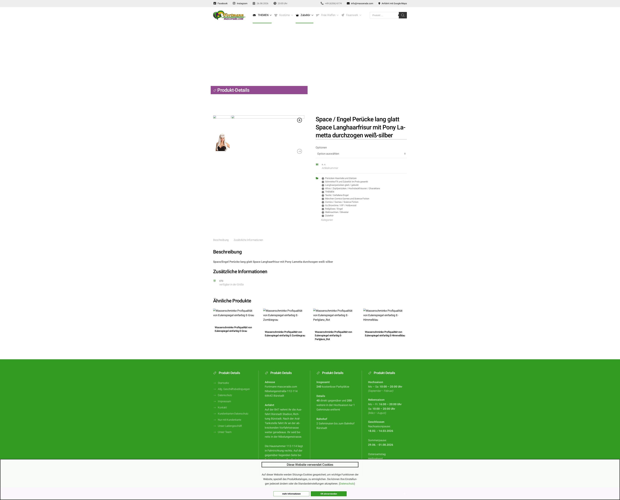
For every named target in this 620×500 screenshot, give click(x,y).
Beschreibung (221, 240)
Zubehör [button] (305, 15)
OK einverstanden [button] (328, 494)
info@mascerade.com (361, 3)
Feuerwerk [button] (351, 15)
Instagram (241, 3)
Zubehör (329, 215)
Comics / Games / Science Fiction (341, 202)
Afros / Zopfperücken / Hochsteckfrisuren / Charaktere (352, 188)
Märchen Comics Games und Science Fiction (347, 198)
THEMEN (329, 191)
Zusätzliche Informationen (248, 240)
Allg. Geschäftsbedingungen (234, 389)
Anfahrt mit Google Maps (394, 3)
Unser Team (224, 432)
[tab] (218, 240)
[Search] (403, 15)
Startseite (223, 382)
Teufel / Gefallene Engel (336, 195)
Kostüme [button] (284, 15)
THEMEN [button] (262, 15)
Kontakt (222, 407)
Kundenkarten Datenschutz (233, 413)
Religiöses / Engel (334, 208)
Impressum (224, 401)
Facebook (222, 3)
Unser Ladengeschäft (230, 425)
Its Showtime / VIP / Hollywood (340, 205)
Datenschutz (225, 395)
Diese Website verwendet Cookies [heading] (310, 465)
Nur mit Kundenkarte (229, 419)
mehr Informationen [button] (291, 494)
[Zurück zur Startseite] (229, 15)
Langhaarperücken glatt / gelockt (342, 185)
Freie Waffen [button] (327, 15)
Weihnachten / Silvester (337, 212)
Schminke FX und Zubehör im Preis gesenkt (346, 181)
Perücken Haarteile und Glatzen (341, 178)
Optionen (321, 147)
